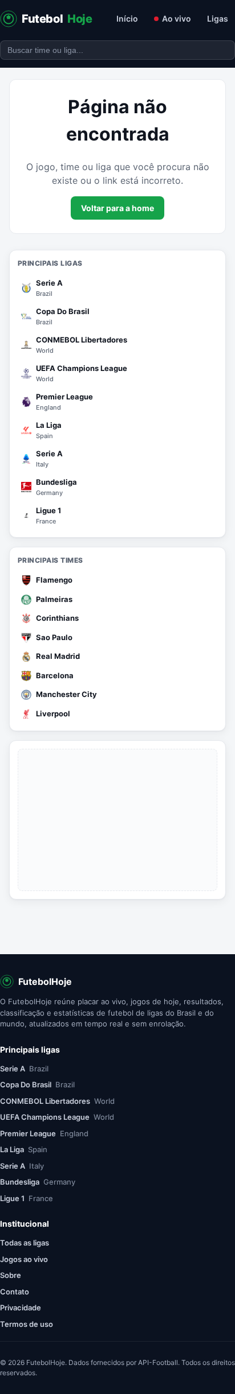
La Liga (23, 1149)
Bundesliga (37, 1181)
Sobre (10, 1275)
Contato (14, 1291)
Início (127, 18)
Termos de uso (26, 1324)
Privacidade (20, 1307)
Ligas (217, 18)
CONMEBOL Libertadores (57, 1101)
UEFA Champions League (57, 1116)
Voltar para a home (117, 208)
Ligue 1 (26, 1198)
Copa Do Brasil (37, 1084)
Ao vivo (176, 18)
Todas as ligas (24, 1242)
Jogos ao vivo (24, 1259)
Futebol (57, 19)
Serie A (24, 1068)
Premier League (44, 1133)
